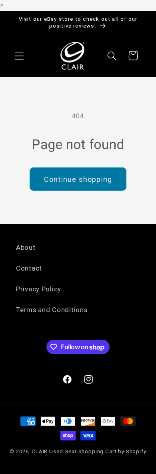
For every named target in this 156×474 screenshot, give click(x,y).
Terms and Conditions (51, 310)
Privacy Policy (38, 289)
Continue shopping (78, 179)
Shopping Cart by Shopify (112, 451)
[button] (19, 55)
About (26, 247)
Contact (29, 268)
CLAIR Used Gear (54, 451)
